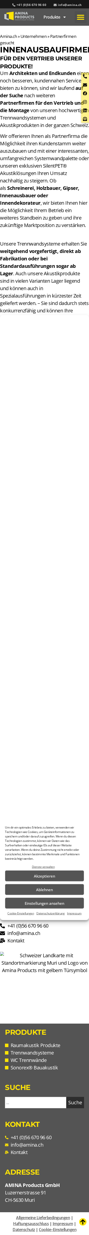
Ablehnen (44, 889)
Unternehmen (34, 36)
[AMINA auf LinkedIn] (86, 110)
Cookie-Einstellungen (20, 913)
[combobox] (35, 1102)
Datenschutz (24, 1229)
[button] (81, 17)
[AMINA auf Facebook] (86, 93)
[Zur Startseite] (19, 16)
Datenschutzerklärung (50, 913)
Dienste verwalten (43, 867)
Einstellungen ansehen (44, 903)
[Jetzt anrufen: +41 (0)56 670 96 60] (86, 76)
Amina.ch (8, 36)
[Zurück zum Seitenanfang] (83, 1222)
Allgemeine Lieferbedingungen (43, 1217)
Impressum (74, 913)
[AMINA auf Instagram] (86, 102)
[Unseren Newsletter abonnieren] (86, 119)
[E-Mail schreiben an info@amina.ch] (86, 85)
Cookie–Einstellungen (57, 1229)
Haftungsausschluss (31, 1223)
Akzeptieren (44, 875)
